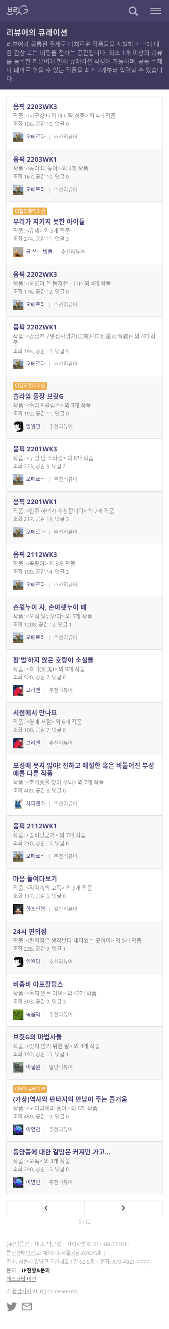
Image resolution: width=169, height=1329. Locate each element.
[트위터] (11, 1306)
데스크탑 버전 (21, 1279)
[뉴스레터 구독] (27, 1306)
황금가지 (21, 1291)
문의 (11, 1270)
